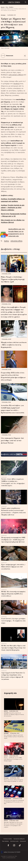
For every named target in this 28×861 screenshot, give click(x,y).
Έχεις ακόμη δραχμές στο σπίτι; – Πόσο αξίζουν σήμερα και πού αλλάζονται (13, 566)
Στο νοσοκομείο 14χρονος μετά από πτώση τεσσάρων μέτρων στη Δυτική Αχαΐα (13, 736)
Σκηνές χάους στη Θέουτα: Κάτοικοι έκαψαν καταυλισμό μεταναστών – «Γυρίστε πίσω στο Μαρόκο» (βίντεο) (13, 511)
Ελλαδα (3, 15)
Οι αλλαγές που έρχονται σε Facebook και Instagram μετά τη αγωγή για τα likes (14, 802)
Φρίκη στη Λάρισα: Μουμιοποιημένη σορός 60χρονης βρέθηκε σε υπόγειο (13, 780)
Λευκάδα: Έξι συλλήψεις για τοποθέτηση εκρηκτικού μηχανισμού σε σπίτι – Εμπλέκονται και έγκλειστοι (12, 409)
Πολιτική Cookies (7, 838)
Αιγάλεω (16, 83)
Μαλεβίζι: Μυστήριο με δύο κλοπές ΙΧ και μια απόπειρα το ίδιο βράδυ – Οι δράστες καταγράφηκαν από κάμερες (13, 825)
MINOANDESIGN (11, 857)
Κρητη (6, 711)
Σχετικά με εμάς (14, 841)
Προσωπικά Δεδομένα (19, 838)
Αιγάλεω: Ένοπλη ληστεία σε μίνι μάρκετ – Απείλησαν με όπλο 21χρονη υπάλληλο (12, 208)
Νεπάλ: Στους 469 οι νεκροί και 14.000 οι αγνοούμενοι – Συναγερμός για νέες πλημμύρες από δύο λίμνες (13, 482)
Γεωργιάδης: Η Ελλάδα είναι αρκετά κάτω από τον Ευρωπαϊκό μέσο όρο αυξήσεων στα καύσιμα (13, 376)
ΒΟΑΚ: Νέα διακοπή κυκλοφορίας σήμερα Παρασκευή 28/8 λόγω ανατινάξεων (13, 593)
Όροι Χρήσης (5, 841)
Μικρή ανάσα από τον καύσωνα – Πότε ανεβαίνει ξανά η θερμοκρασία (14, 344)
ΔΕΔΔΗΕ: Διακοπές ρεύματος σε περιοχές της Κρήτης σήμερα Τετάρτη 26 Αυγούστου (14, 714)
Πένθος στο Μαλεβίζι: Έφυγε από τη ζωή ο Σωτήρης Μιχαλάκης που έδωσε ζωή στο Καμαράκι (13, 648)
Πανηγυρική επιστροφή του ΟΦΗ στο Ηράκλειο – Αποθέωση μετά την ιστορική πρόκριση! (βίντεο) (13, 539)
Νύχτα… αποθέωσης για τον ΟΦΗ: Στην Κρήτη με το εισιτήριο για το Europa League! (13, 759)
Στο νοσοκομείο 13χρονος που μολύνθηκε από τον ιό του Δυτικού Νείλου (12, 440)
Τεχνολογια (7, 798)
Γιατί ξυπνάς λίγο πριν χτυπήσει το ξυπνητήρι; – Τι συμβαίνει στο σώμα (13, 621)
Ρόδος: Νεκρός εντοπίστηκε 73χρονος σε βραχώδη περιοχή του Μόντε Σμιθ (12, 279)
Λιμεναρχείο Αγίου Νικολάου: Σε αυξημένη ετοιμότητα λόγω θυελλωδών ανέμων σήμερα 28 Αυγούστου (13, 676)
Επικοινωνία (23, 841)
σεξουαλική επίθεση (15, 75)
